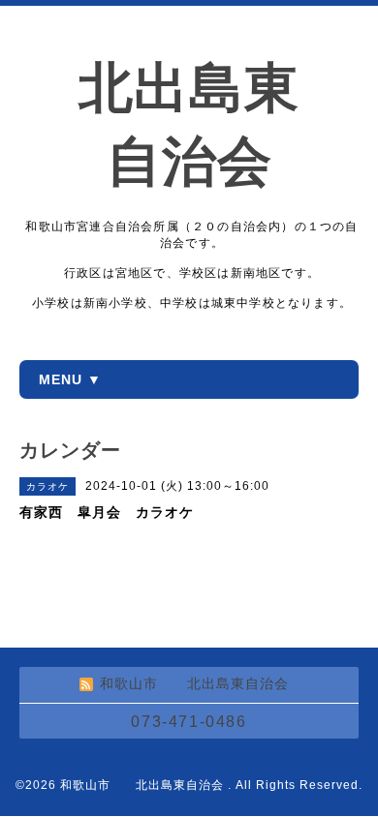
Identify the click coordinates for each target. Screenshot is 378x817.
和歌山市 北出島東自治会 (144, 785)
